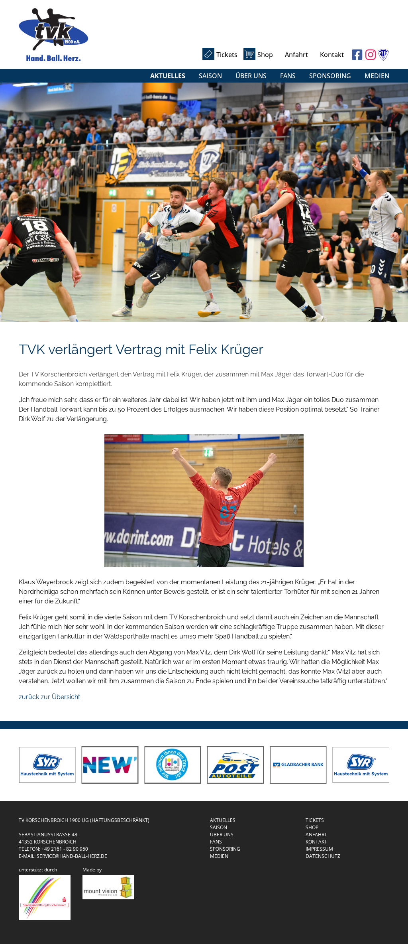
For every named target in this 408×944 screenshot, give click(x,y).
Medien (377, 75)
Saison (210, 75)
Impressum (319, 848)
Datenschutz (323, 856)
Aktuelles (167, 75)
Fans (288, 75)
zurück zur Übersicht (49, 697)
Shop (265, 54)
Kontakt (332, 54)
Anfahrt (296, 54)
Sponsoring (330, 75)
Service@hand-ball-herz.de (72, 856)
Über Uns (251, 75)
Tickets (226, 54)
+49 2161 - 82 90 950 (64, 848)
